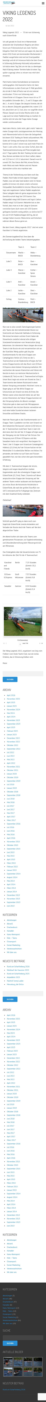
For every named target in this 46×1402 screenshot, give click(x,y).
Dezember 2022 (13, 738)
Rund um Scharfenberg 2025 (18, 973)
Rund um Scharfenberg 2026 (18, 966)
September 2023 (13, 724)
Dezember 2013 (13, 895)
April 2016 (11, 838)
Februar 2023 (12, 731)
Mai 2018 (11, 802)
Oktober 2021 (12, 770)
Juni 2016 (11, 831)
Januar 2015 (12, 870)
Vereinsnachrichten (14, 948)
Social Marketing (13, 945)
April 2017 (11, 816)
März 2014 (11, 888)
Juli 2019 (10, 784)
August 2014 (12, 877)
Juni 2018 (11, 799)
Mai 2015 (11, 856)
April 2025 (11, 702)
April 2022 (11, 763)
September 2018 (13, 795)
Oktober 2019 (12, 777)
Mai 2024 (11, 713)
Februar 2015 (12, 866)
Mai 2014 (11, 881)
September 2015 (13, 849)
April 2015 (11, 859)
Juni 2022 (11, 756)
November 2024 (13, 709)
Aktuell (10, 923)
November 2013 (13, 898)
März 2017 (11, 820)
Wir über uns (12, 952)
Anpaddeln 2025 (13, 977)
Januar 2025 (12, 706)
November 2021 (13, 766)
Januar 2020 (12, 774)
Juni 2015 (11, 852)
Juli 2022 (10, 752)
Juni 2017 (11, 809)
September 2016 (13, 824)
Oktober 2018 (12, 791)
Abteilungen (11, 920)
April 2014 (11, 884)
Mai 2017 (11, 813)
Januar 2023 (12, 734)
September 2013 (13, 902)
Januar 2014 (12, 891)
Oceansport (11, 941)
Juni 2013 (11, 906)
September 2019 (13, 781)
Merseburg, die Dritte (15, 984)
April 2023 (11, 727)
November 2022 (13, 741)
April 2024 (11, 716)
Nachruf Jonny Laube (15, 981)
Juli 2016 (10, 827)
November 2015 (13, 841)
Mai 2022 (11, 759)
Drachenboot (12, 927)
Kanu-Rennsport (13, 934)
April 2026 (11, 695)
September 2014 (13, 873)
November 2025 (13, 699)
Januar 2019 (12, 788)
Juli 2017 (10, 806)
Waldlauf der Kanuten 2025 (18, 970)
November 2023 (13, 720)
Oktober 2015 (12, 845)
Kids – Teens (12, 938)
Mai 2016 (11, 834)
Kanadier (10, 931)
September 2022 (13, 749)
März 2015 (11, 863)
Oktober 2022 (12, 745)
